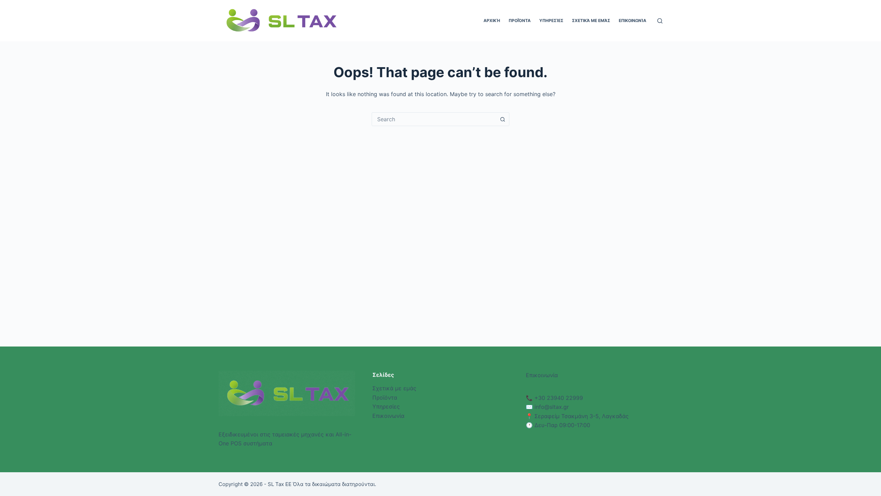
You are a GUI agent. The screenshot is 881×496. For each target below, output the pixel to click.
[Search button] (502, 119)
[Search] (659, 20)
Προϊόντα (520, 20)
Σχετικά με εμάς (591, 20)
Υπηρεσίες (551, 20)
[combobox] (434, 119)
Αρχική (492, 20)
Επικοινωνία (632, 20)
